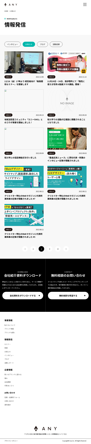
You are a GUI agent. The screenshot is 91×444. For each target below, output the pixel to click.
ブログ (42, 44)
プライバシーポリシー (11, 440)
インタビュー (12, 44)
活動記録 (56, 44)
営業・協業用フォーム (12, 397)
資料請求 (7, 405)
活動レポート (9, 363)
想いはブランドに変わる (13, 374)
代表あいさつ (9, 386)
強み (6, 378)
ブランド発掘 (9, 329)
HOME (6, 11)
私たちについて (9, 325)
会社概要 (7, 382)
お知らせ (28, 44)
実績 (6, 348)
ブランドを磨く (9, 333)
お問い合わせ (9, 392)
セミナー (7, 344)
